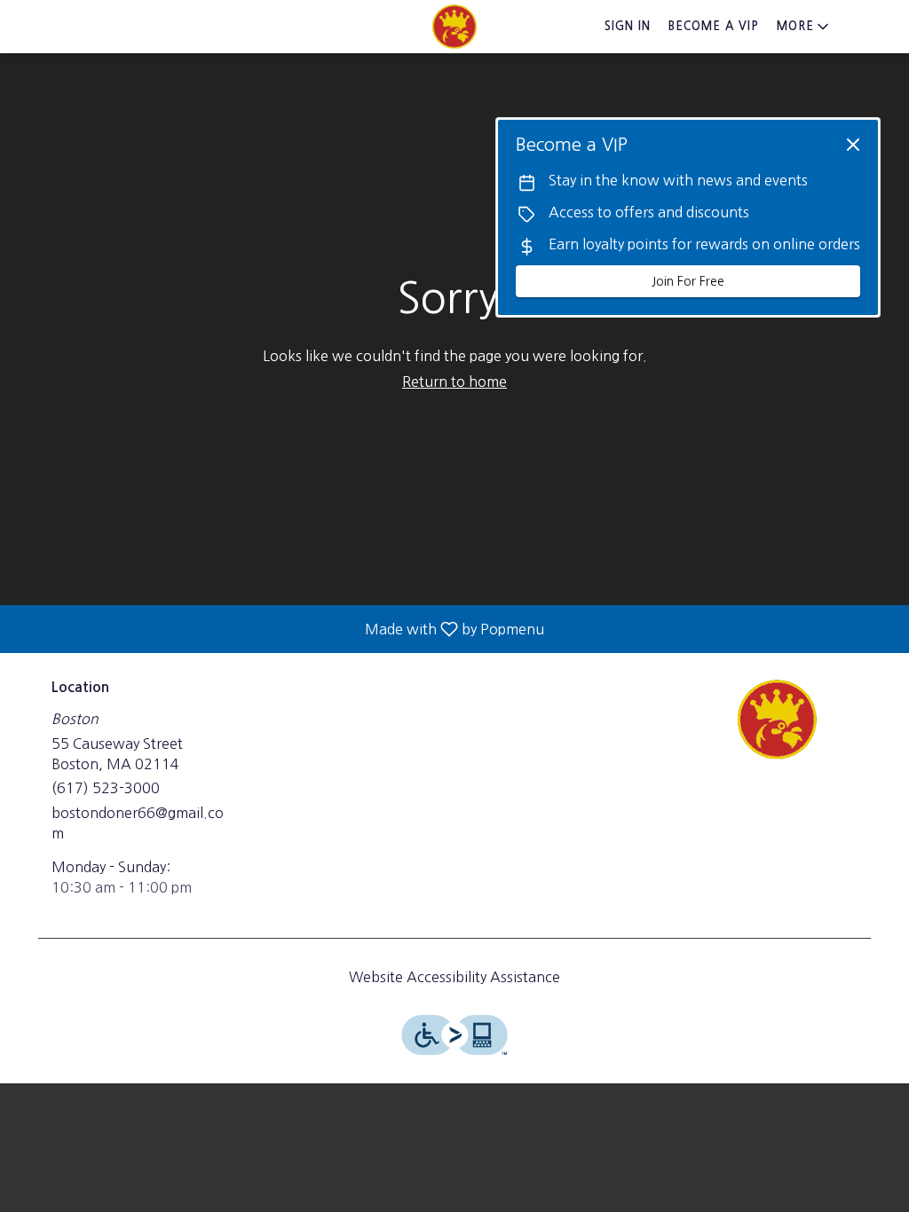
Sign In (628, 26)
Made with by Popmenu (278, 629)
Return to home (454, 381)
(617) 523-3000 (105, 788)
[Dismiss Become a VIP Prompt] (853, 144)
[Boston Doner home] (454, 26)
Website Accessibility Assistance (454, 977)
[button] (804, 26)
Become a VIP (713, 26)
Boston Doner (776, 719)
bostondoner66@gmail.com (137, 823)
